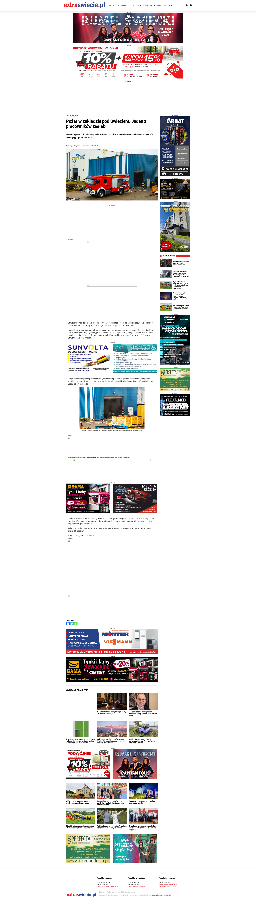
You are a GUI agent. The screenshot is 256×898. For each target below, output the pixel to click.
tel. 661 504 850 (102, 884)
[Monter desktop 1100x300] (112, 641)
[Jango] (135, 358)
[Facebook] (68, 623)
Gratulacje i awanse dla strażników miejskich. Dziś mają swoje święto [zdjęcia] (143, 828)
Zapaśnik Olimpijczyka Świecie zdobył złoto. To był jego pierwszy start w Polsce (110, 803)
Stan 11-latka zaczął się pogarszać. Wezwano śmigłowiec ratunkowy (80, 827)
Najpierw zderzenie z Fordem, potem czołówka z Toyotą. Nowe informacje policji (142, 741)
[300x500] (175, 340)
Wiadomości (72, 116)
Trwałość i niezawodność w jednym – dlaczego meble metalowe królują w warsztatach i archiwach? (80, 741)
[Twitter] (72, 623)
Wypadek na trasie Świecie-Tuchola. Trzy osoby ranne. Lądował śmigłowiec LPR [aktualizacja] (180, 285)
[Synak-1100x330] (128, 62)
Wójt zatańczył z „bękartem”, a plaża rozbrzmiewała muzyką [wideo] (111, 827)
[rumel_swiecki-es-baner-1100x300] (128, 28)
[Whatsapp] (76, 623)
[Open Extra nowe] (130, 5)
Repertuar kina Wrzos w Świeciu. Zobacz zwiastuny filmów (181, 263)
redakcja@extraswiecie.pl (168, 884)
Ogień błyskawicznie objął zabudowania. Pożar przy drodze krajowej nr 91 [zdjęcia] (180, 274)
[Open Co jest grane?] (154, 5)
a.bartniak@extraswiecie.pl (137, 886)
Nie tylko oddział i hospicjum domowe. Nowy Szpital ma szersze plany (143, 713)
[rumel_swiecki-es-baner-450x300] (135, 764)
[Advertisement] (128, 96)
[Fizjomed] (175, 405)
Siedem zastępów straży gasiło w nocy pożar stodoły (142, 802)
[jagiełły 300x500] (175, 227)
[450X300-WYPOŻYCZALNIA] (135, 498)
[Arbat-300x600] (175, 146)
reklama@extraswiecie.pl (167, 886)
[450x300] (88, 498)
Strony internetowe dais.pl (161, 895)
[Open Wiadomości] (118, 5)
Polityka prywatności (114, 892)
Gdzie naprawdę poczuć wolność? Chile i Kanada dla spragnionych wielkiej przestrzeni (111, 741)
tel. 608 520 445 (133, 884)
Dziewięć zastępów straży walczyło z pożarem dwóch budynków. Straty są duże (179, 296)
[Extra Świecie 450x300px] (135, 848)
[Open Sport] (162, 5)
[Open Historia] (171, 5)
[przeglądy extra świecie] (175, 189)
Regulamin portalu (129, 892)
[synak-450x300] (88, 764)
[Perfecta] (175, 379)
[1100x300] (112, 669)
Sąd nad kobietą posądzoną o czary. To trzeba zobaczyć (111, 713)
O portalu (102, 892)
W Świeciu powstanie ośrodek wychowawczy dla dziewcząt (78, 802)
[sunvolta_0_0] (88, 358)
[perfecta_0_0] (88, 848)
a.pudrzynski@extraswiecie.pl (107, 886)
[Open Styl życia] (140, 5)
